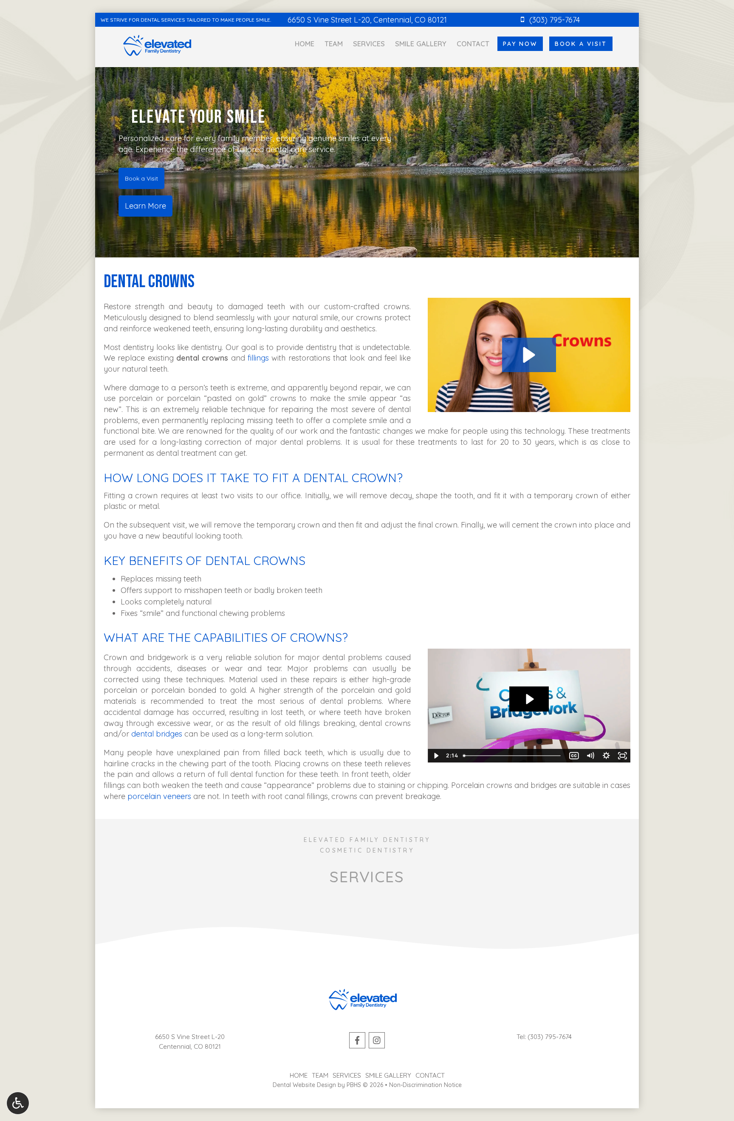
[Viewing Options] (17, 1103)
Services (369, 43)
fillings (258, 358)
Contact (473, 43)
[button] (529, 355)
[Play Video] (436, 755)
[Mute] (590, 755)
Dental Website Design (304, 1085)
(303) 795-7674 (550, 1037)
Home (304, 43)
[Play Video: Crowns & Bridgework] (529, 699)
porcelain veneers (159, 796)
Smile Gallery (420, 43)
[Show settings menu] (606, 755)
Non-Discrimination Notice (425, 1085)
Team (334, 43)
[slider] (513, 755)
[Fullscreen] (622, 755)
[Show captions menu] (574, 755)
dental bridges (156, 734)
